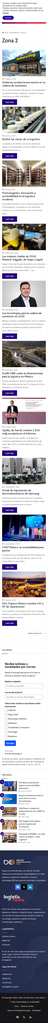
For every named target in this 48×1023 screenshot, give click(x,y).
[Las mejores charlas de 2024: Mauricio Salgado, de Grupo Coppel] (24, 237)
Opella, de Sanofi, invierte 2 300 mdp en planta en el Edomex (21, 432)
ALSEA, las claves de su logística (21, 139)
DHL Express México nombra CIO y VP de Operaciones (23, 605)
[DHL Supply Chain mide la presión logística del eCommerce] (9, 825)
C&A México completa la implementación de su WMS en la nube (32, 811)
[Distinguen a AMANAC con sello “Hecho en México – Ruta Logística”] (9, 838)
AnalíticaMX (34, 1002)
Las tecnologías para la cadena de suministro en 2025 (22, 315)
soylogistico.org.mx (10, 987)
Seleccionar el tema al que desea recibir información (23, 705)
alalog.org (6, 978)
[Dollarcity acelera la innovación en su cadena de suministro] (24, 63)
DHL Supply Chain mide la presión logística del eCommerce (29, 824)
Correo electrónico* (13, 692)
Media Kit (6, 940)
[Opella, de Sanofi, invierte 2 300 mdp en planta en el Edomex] (24, 411)
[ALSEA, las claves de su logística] (24, 120)
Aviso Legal (6, 954)
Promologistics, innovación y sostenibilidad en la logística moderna (19, 196)
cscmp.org (6, 982)
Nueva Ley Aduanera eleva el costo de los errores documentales (31, 798)
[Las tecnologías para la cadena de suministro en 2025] (24, 294)
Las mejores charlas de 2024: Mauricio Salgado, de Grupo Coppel (22, 258)
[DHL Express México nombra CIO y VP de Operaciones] (24, 584)
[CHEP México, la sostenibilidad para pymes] (24, 528)
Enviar (10, 743)
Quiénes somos (8, 936)
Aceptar (8, 18)
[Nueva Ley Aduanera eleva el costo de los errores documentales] (9, 799)
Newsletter (14, 32)
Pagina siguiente (35, 633)
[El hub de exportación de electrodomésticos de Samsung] (24, 471)
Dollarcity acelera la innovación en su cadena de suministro (23, 84)
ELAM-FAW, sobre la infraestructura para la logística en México (22, 375)
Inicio (6, 32)
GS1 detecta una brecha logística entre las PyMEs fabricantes (29, 785)
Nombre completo (13, 681)
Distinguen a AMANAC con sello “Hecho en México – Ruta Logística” (32, 837)
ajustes (6, 13)
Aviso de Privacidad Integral (18, 1010)
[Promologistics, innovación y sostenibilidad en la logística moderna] (24, 173)
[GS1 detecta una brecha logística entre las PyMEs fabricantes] (9, 786)
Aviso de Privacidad (33, 762)
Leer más (9, 102)
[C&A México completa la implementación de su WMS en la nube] (9, 812)
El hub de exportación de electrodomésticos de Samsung (20, 492)
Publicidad (36, 1010)
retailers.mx (7, 974)
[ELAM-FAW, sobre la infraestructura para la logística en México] (24, 354)
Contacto (6, 945)
